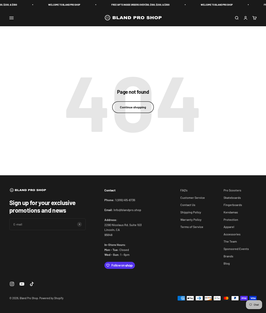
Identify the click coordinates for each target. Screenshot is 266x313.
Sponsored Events (236, 249)
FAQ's (184, 190)
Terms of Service (191, 227)
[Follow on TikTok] (31, 284)
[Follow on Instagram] (12, 284)
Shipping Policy (190, 212)
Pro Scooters (232, 190)
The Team (230, 241)
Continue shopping (133, 107)
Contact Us (187, 205)
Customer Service (192, 197)
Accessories (232, 234)
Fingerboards (233, 205)
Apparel (229, 227)
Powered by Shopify (51, 298)
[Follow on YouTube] (22, 284)
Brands (228, 256)
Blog (227, 263)
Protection (231, 219)
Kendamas (231, 212)
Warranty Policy (191, 219)
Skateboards (232, 197)
